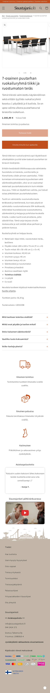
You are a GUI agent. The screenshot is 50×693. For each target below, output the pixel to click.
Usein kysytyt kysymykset (16, 560)
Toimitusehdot (11, 578)
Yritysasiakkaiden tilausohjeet (18, 596)
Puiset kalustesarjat (25, 16)
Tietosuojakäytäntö (13, 584)
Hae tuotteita (11, 554)
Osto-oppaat (10, 566)
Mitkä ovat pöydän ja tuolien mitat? (19, 324)
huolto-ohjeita (9, 290)
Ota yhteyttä (10, 602)
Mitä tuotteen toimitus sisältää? (17, 317)
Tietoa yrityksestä (12, 572)
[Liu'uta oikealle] (31, 73)
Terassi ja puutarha (12, 16)
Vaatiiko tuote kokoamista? (15, 339)
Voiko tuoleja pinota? (12, 346)
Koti (3, 16)
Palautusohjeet (11, 590)
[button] (3, 8)
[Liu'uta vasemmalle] (19, 73)
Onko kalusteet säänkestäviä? (16, 331)
